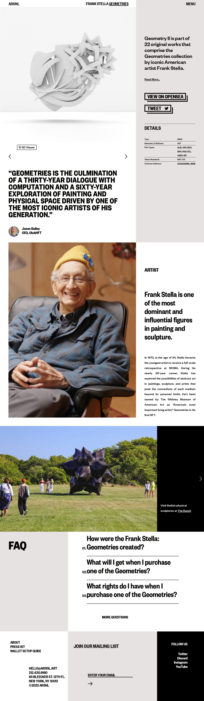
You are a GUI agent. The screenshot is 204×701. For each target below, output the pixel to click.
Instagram (181, 661)
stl (189, 151)
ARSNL (14, 3)
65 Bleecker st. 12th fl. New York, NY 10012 (47, 678)
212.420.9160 (38, 672)
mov (189, 147)
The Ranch (184, 510)
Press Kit (17, 646)
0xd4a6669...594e (186, 163)
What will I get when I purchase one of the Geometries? (129, 566)
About (15, 641)
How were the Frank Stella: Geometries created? (123, 542)
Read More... (152, 79)
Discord (182, 657)
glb (179, 147)
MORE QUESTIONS (115, 616)
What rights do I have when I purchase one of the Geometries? (132, 589)
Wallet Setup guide (25, 650)
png (184, 151)
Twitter (183, 653)
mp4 (179, 151)
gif (185, 155)
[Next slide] (201, 478)
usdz (180, 155)
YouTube (182, 666)
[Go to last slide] (3, 478)
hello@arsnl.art (43, 667)
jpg (184, 147)
